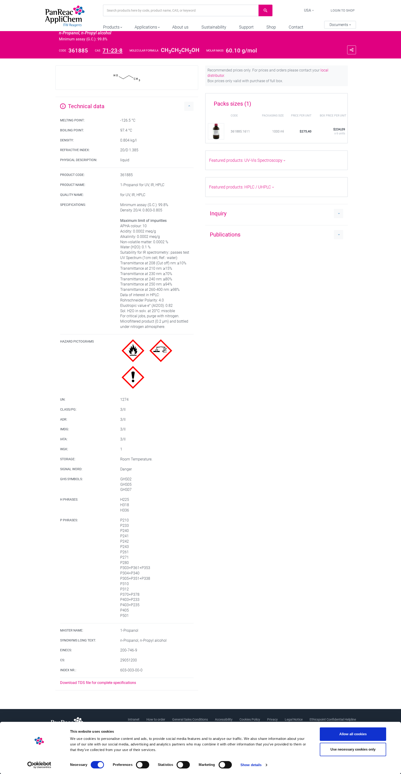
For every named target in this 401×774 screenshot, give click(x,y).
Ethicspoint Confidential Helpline (333, 719)
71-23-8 (113, 50)
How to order (155, 719)
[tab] (276, 102)
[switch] (142, 764)
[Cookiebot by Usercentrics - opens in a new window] (39, 764)
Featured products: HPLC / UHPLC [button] (240, 187)
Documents (339, 25)
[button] (112, 26)
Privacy (272, 719)
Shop (271, 27)
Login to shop (343, 10)
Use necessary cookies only (352, 749)
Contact (296, 27)
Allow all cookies (353, 734)
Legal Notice (294, 719)
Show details (251, 765)
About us (180, 27)
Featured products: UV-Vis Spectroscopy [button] (246, 160)
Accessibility (224, 719)
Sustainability (213, 27)
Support (246, 27)
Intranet (133, 719)
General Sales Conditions (190, 719)
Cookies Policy (249, 719)
